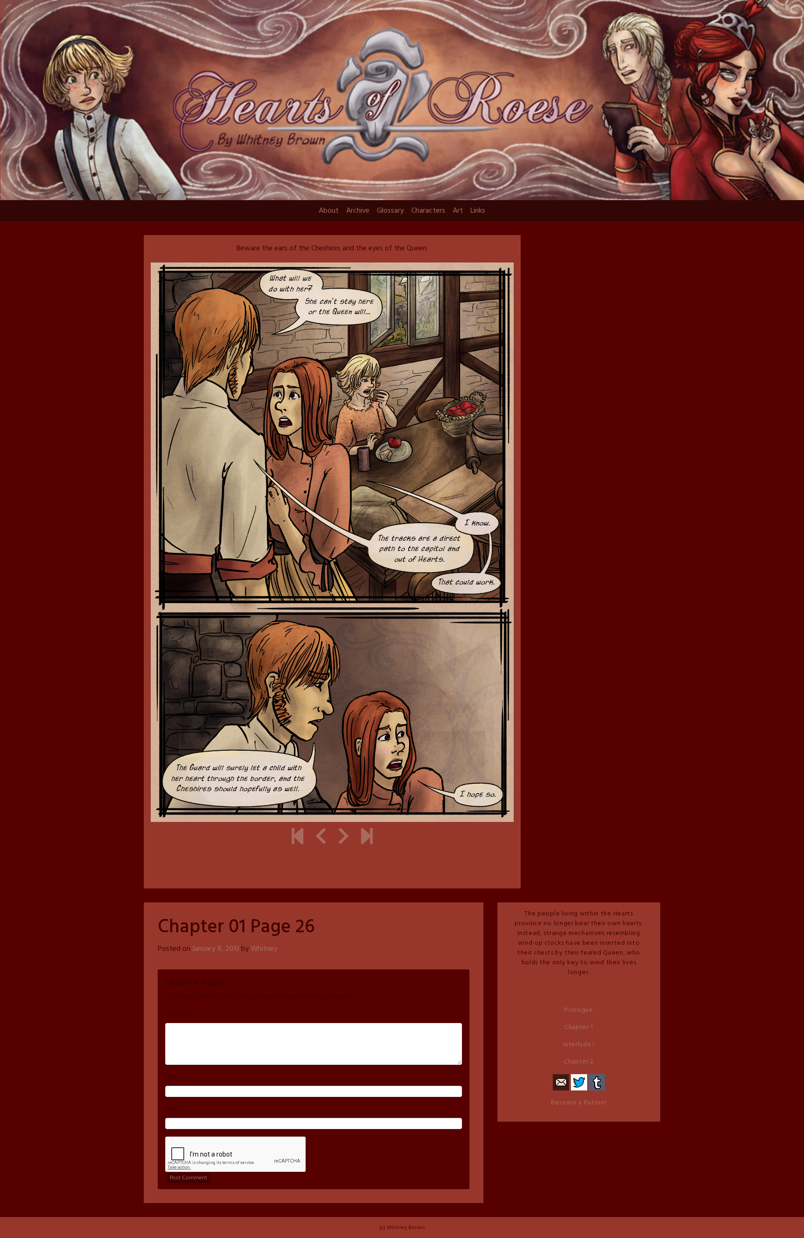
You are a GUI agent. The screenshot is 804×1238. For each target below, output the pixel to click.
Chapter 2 (579, 1061)
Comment (179, 1014)
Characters (428, 211)
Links (477, 211)
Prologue (578, 1010)
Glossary (390, 211)
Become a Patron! (578, 1102)
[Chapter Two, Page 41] (367, 838)
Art (458, 211)
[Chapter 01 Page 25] (321, 838)
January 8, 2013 (215, 949)
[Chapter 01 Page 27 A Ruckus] (343, 838)
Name (173, 1077)
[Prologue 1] (297, 838)
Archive (357, 211)
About (329, 211)
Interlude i (579, 1044)
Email (172, 1109)
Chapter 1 (578, 1027)
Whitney (264, 949)
